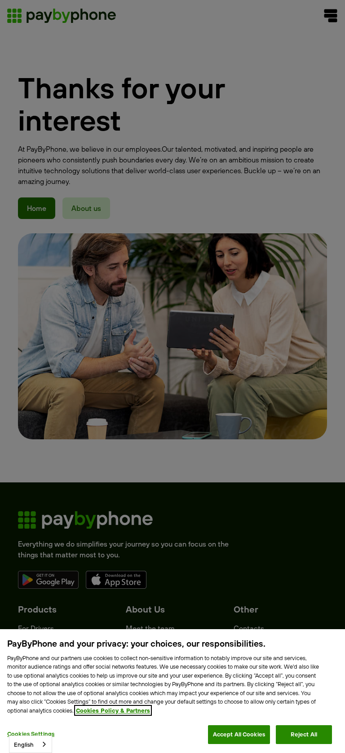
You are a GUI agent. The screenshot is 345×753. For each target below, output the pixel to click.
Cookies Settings (30, 733)
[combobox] (30, 744)
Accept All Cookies (239, 734)
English (24, 744)
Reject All (304, 734)
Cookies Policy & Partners (113, 710)
